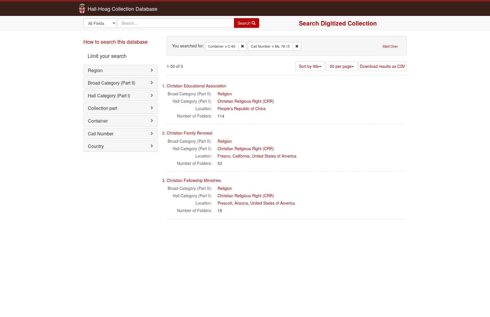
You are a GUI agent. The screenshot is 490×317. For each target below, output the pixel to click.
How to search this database (115, 41)
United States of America (274, 156)
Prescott (224, 203)
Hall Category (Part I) (109, 95)
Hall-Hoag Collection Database (105, 8)
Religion (224, 93)
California (241, 156)
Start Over (390, 46)
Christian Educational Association (196, 86)
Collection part (102, 108)
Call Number (100, 133)
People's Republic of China (241, 108)
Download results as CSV (382, 66)
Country (96, 146)
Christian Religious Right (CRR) (245, 101)
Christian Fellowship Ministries (194, 180)
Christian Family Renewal (189, 133)
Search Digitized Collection (338, 23)
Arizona (241, 203)
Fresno (223, 156)
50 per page (341, 66)
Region (95, 70)
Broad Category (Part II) (111, 82)
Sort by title (309, 66)
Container (98, 120)
